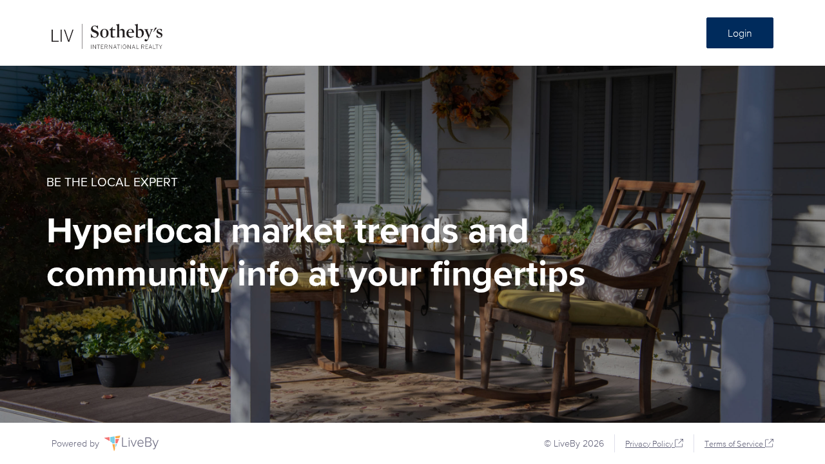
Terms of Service (733, 444)
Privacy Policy (649, 444)
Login (740, 33)
